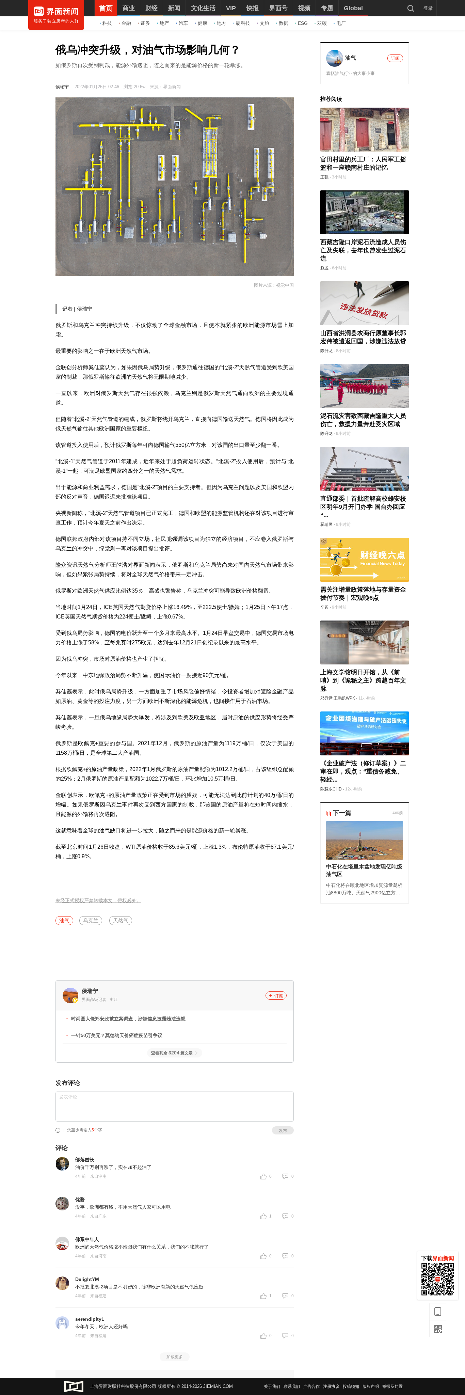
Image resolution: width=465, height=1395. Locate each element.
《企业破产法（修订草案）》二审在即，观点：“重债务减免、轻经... (363, 771)
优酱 (80, 1199)
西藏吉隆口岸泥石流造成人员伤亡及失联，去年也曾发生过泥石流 (363, 250)
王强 (324, 177)
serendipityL (90, 1319)
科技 (107, 23)
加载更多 (174, 1356)
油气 (64, 920)
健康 (202, 23)
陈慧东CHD (331, 789)
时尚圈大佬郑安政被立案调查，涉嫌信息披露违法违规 (128, 1018)
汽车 (183, 23)
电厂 (341, 23)
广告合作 (311, 1386)
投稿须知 (351, 1386)
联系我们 (292, 1386)
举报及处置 (392, 1386)
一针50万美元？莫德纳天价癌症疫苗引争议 (116, 1035)
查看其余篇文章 (172, 1053)
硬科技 (243, 23)
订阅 (279, 996)
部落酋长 (84, 1159)
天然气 (120, 920)
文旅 (264, 23)
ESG (303, 23)
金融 (126, 23)
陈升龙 (326, 350)
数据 (283, 23)
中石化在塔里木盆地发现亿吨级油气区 (364, 870)
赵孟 (324, 268)
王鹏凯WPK (344, 698)
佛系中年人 (87, 1239)
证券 (145, 23)
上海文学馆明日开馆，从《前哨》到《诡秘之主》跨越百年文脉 (363, 680)
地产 (164, 23)
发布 (283, 1130)
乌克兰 (90, 920)
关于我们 (272, 1386)
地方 (221, 23)
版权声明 (371, 1386)
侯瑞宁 (62, 86)
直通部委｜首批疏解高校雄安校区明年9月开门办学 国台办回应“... (363, 506)
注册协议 (331, 1386)
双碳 (322, 23)
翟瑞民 (326, 524)
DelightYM (87, 1279)
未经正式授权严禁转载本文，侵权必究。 (98, 900)
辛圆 (324, 607)
